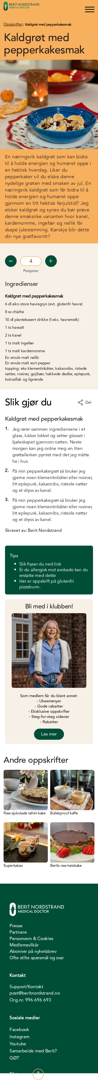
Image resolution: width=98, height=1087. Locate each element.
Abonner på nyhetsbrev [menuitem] (33, 951)
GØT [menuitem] (14, 1058)
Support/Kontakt (26, 987)
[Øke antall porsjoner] (51, 261)
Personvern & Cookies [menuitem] (31, 938)
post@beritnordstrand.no (35, 993)
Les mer (49, 734)
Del (88, 402)
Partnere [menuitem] (18, 932)
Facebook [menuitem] (19, 1029)
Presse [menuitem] (16, 925)
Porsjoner (31, 271)
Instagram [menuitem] (19, 1036)
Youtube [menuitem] (18, 1043)
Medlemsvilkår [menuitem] (24, 945)
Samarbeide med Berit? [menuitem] (33, 1051)
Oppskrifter (13, 24)
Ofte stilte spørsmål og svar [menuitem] (37, 957)
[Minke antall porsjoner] (11, 261)
